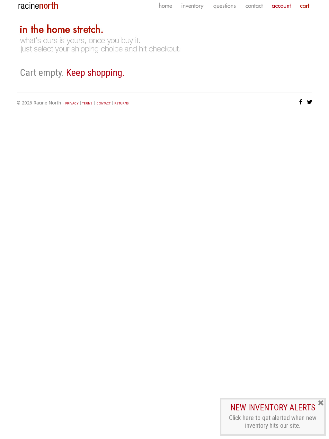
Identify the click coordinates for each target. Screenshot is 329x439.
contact (103, 103)
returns (121, 103)
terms (87, 103)
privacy (71, 103)
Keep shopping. (95, 72)
